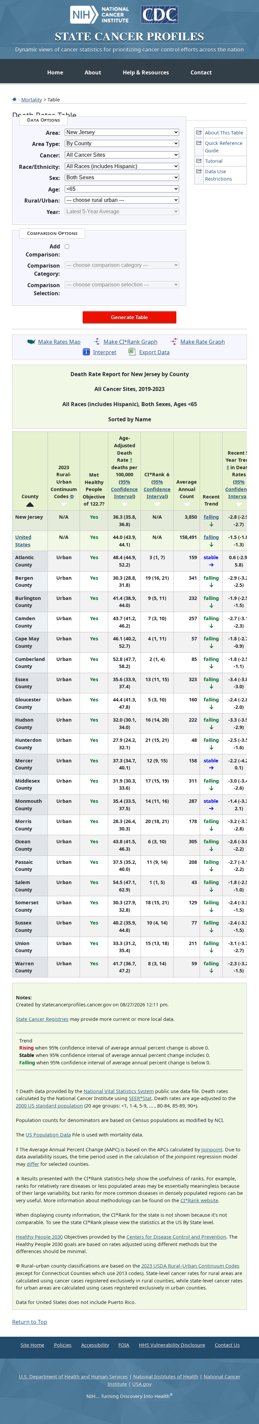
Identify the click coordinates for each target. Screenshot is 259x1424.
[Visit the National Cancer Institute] (99, 11)
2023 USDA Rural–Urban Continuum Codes (190, 1266)
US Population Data (48, 1134)
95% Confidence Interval (124, 489)
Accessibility (95, 1345)
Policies (62, 1345)
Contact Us (227, 1345)
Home (55, 72)
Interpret (104, 352)
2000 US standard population (49, 1105)
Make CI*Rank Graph (130, 341)
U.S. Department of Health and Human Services (73, 1376)
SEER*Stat (140, 1098)
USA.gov (141, 1384)
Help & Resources (146, 72)
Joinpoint (211, 1149)
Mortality (31, 99)
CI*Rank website (199, 1200)
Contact (201, 72)
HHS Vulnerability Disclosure (172, 1345)
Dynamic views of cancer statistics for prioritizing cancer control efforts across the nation (129, 49)
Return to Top (29, 1322)
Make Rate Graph (202, 341)
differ (33, 1164)
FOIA (123, 1345)
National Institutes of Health (165, 1376)
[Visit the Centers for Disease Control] (159, 11)
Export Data (154, 352)
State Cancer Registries (42, 1019)
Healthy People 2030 (39, 1237)
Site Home (32, 1345)
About (93, 72)
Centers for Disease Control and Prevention (176, 1237)
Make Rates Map (59, 341)
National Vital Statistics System (119, 1091)
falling (211, 517)
